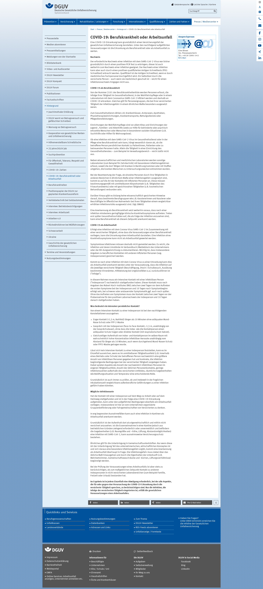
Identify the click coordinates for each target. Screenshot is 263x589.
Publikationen (53, 94)
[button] (103, 502)
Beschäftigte (97, 562)
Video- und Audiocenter (58, 69)
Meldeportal (53, 569)
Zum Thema (141, 519)
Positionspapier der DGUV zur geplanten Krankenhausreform (63, 192)
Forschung (118, 22)
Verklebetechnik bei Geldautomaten (66, 200)
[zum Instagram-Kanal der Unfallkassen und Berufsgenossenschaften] (259, 39)
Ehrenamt (96, 573)
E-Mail (183, 58)
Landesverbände (55, 527)
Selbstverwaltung (144, 565)
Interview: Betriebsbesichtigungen (65, 206)
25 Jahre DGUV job (57, 149)
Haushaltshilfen (99, 576)
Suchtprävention (56, 155)
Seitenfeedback (145, 551)
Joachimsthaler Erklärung (60, 112)
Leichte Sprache (201, 4)
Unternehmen (98, 565)
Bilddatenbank (54, 63)
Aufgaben (140, 562)
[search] (203, 11)
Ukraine (52, 237)
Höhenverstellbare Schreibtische (64, 142)
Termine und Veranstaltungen (61, 252)
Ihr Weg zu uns (143, 573)
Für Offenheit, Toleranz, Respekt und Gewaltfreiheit (66, 162)
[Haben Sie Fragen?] (259, 19)
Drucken (97, 551)
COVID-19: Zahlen (57, 170)
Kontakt (139, 576)
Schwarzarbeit (55, 231)
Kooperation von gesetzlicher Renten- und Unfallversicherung (66, 135)
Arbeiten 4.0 (54, 219)
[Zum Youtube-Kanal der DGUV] (259, 46)
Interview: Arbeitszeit (58, 212)
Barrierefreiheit (54, 565)
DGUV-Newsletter (55, 75)
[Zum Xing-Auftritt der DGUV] (259, 52)
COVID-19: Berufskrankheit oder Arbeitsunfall (64, 177)
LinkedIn (185, 569)
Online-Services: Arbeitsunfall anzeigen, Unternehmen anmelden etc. (64, 577)
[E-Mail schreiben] (259, 26)
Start (92, 29)
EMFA (49, 573)
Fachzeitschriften (55, 100)
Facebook (186, 562)
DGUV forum (53, 88)
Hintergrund (52, 106)
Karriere (212, 4)
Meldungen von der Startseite (61, 57)
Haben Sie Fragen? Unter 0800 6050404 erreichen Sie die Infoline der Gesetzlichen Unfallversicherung (197, 522)
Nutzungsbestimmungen (59, 258)
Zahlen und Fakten (178, 22)
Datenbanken (98, 523)
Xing (183, 565)
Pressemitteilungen (56, 51)
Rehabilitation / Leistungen (93, 22)
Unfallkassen (53, 523)
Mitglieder (141, 569)
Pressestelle (53, 39)
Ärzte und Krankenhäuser (103, 580)
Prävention (49, 22)
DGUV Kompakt (54, 81)
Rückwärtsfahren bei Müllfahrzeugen (66, 225)
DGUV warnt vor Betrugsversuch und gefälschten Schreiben (66, 119)
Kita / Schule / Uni (100, 569)
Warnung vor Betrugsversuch (62, 127)
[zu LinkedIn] (259, 58)
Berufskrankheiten (57, 185)
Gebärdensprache (181, 4)
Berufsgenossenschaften (59, 519)
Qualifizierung (156, 22)
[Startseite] (71, 8)
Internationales (136, 22)
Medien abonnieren (56, 45)
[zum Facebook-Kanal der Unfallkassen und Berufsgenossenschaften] (259, 33)
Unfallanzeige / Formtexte (148, 532)
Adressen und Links (100, 527)
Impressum (52, 557)
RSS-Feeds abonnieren (147, 527)
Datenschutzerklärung (57, 561)
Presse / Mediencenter (205, 22)
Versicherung (66, 22)
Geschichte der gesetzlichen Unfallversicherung (62, 244)
